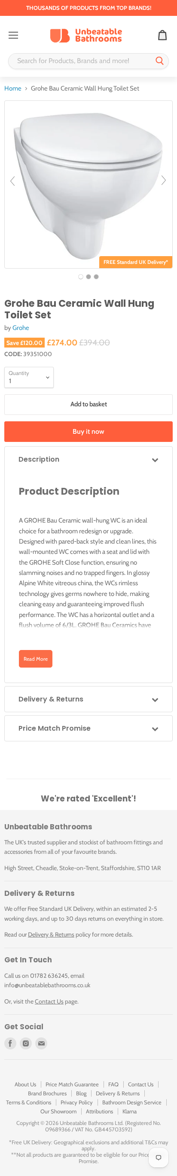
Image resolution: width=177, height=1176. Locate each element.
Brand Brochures (47, 1093)
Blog (81, 1093)
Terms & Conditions (28, 1102)
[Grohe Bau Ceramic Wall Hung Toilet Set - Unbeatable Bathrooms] (80, 276)
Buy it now (88, 431)
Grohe (20, 328)
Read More (36, 659)
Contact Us (49, 1001)
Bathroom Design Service (132, 1102)
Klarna (129, 1111)
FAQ (113, 1084)
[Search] (159, 61)
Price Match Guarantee (72, 1084)
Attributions (99, 1111)
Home (12, 88)
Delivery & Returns (51, 934)
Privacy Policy (77, 1102)
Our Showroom (58, 1111)
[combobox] (80, 61)
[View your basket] (162, 36)
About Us (25, 1084)
